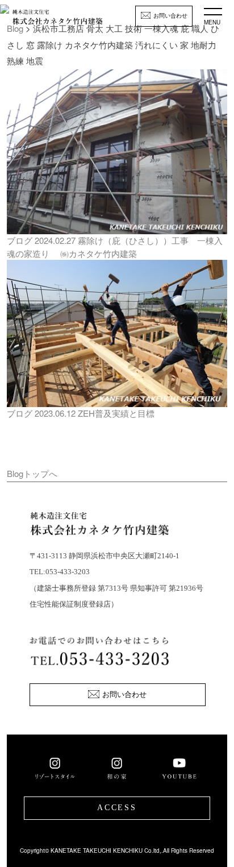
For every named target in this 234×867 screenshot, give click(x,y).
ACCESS (117, 807)
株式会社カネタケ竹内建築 (57, 20)
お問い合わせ (170, 16)
